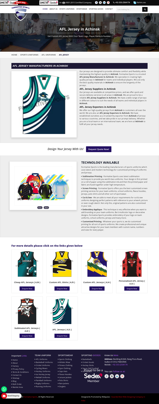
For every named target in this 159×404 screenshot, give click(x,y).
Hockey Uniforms (42, 371)
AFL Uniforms (49, 55)
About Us (53, 9)
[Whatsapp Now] (4, 389)
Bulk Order (17, 384)
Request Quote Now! (98, 149)
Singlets (62, 386)
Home (45, 9)
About (15, 363)
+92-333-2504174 (122, 2)
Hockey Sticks (88, 365)
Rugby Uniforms (42, 383)
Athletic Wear (64, 362)
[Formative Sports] (20, 11)
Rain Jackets (64, 383)
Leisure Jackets (65, 377)
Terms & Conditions (20, 372)
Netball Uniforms (42, 377)
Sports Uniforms (66, 9)
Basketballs (87, 359)
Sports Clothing (65, 359)
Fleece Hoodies (65, 374)
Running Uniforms (43, 386)
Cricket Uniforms (42, 365)
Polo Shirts (63, 380)
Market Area (17, 387)
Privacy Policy (18, 369)
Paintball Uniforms (43, 380)
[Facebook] (96, 2)
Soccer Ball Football (90, 368)
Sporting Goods (96, 9)
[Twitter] (100, 2)
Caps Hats (63, 371)
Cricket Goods (88, 362)
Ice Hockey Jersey (42, 374)
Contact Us (16, 375)
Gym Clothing (64, 368)
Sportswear (81, 9)
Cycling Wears (41, 368)
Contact (109, 9)
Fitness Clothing (65, 365)
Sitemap (15, 378)
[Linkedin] (104, 2)
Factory (15, 366)
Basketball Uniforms (44, 362)
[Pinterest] (108, 2)
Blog (14, 381)
